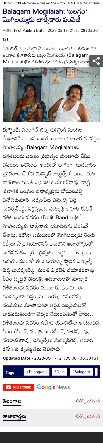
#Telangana (36, 372)
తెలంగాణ (12, 400)
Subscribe (22, 387)
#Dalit (60, 372)
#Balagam (81, 372)
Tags (9, 372)
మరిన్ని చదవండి (88, 401)
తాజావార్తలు (14, 415)
